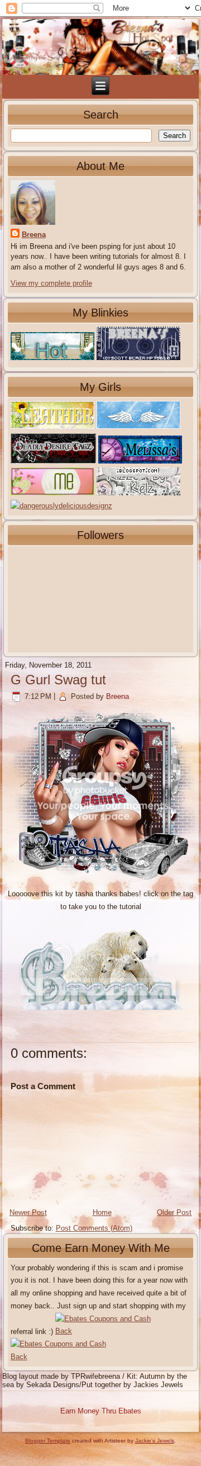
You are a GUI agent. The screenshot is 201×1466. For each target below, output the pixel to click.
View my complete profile (51, 283)
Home (102, 1212)
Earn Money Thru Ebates (100, 1411)
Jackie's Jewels (154, 1440)
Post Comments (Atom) (94, 1228)
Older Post (174, 1212)
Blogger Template (47, 1440)
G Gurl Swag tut (58, 679)
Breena (34, 234)
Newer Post (28, 1212)
